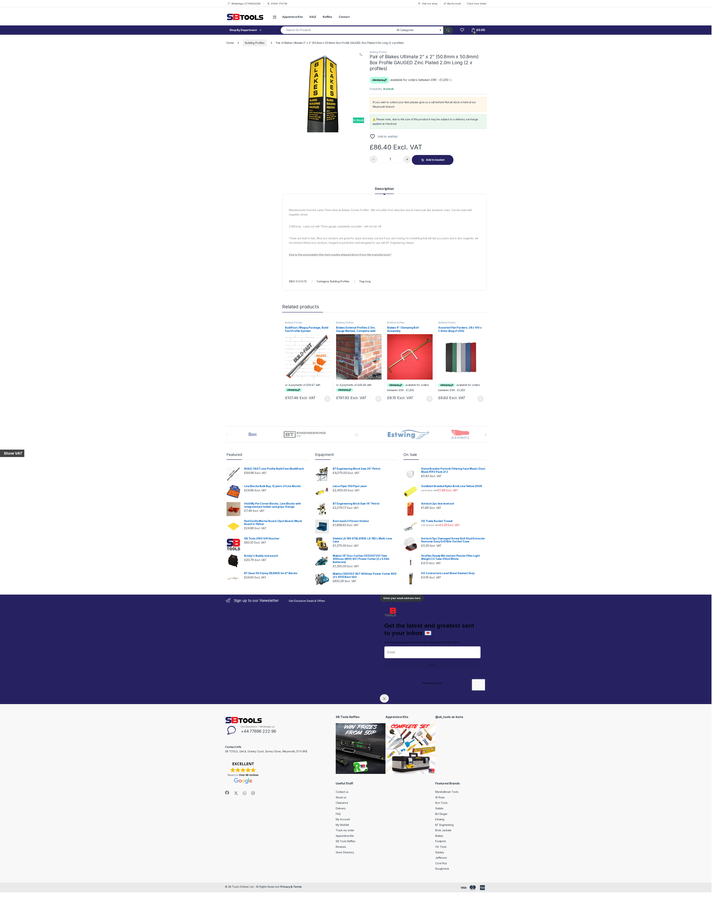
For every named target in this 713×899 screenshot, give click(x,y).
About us (341, 797)
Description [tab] (384, 189)
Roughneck (442, 868)
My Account (454, 3)
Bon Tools (441, 802)
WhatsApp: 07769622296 (246, 3)
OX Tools (441, 846)
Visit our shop (429, 3)
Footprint (440, 841)
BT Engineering (444, 824)
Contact (344, 16)
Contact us (342, 791)
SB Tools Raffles (345, 841)
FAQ (338, 813)
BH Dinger (441, 813)
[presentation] (485, 434)
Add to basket (435, 159)
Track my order (345, 830)
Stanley (439, 852)
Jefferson (441, 857)
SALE (312, 16)
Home (230, 42)
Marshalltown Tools (446, 791)
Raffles (327, 16)
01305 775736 (279, 3)
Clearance (342, 802)
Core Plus (441, 863)
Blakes (439, 835)
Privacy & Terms (291, 886)
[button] (360, 54)
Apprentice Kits (292, 16)
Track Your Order (476, 3)
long (367, 281)
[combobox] (338, 30)
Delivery (341, 808)
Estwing (439, 819)
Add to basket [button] (326, 399)
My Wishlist (342, 824)
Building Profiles (254, 42)
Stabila (439, 808)
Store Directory (345, 852)
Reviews (341, 846)
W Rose (440, 797)
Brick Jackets (443, 830)
